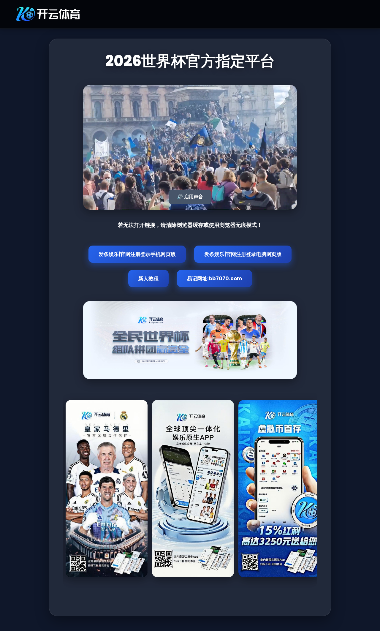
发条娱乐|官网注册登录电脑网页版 (242, 254)
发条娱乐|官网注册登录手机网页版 (137, 254)
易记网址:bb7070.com (214, 278)
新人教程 (148, 278)
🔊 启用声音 (190, 196)
